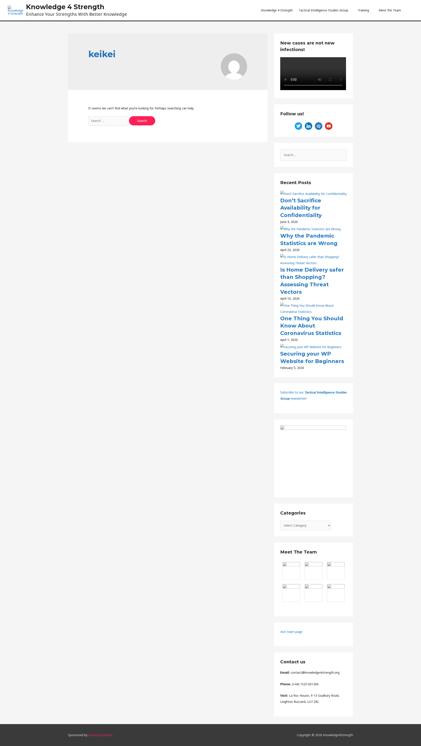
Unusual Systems (100, 735)
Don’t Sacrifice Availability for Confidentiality (301, 207)
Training (363, 10)
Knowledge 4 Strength (65, 7)
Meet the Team (390, 10)
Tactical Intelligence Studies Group (323, 10)
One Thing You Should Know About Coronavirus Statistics (311, 325)
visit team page (291, 632)
